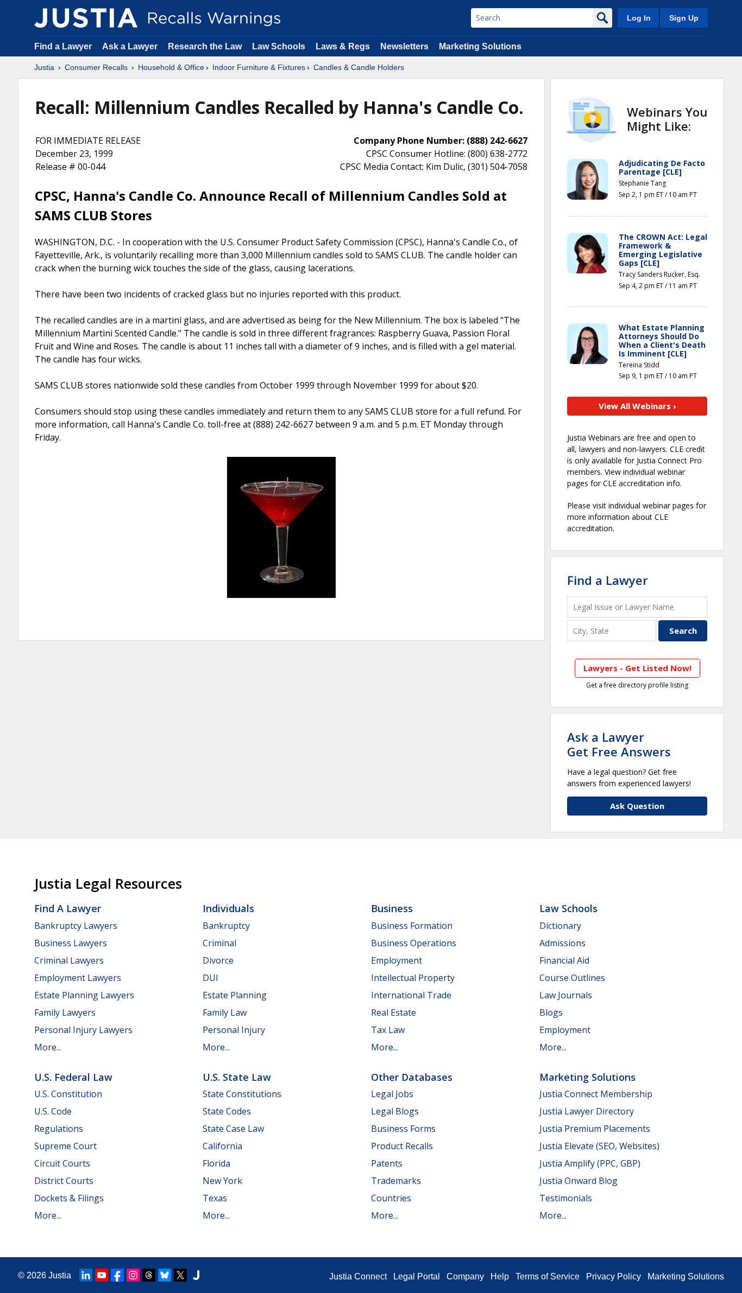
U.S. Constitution (68, 1094)
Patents (387, 1163)
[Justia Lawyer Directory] (196, 1275)
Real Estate (393, 1012)
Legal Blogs (395, 1111)
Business (392, 908)
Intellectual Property (413, 978)
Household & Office (171, 67)
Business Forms (403, 1129)
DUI (210, 978)
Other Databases (411, 1077)
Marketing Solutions (480, 46)
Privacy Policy (613, 1276)
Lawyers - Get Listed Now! (637, 668)
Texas (215, 1198)
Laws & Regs (343, 46)
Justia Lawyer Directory (586, 1111)
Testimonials (565, 1198)
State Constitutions (242, 1094)
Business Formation (411, 926)
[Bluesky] (164, 1275)
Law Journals (565, 995)
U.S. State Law (237, 1077)
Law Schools (278, 46)
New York (222, 1181)
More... (47, 1047)
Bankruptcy (226, 926)
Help (500, 1276)
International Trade (411, 995)
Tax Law (388, 1030)
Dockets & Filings (69, 1198)
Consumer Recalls (96, 67)
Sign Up (684, 18)
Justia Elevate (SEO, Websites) (599, 1146)
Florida (216, 1163)
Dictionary (560, 926)
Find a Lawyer (63, 46)
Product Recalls (402, 1146)
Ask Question (637, 805)
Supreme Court (65, 1146)
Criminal (219, 943)
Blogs (551, 1012)
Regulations (58, 1129)
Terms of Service (547, 1276)
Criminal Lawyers (69, 960)
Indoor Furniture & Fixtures (258, 67)
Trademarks (396, 1181)
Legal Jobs (392, 1094)
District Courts (63, 1181)
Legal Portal (416, 1276)
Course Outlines (572, 978)
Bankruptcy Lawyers (75, 926)
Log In (639, 18)
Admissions (562, 943)
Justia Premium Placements (594, 1129)
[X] (180, 1275)
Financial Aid (564, 960)
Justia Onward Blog (578, 1181)
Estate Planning (235, 995)
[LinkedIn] (85, 1275)
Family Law (225, 1012)
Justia (44, 67)
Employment (396, 960)
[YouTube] (101, 1275)
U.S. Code (53, 1111)
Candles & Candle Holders (358, 67)
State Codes (227, 1111)
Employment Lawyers (77, 978)
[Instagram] (133, 1275)
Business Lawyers (70, 943)
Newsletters (404, 46)
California (222, 1146)
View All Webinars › (637, 405)
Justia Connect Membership (595, 1094)
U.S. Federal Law (73, 1077)
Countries (391, 1198)
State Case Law (233, 1129)
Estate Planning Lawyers (84, 995)
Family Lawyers (65, 1012)
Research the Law (205, 46)
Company (465, 1276)
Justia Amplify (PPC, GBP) (589, 1163)
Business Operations (413, 943)
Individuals (228, 908)
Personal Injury (234, 1030)
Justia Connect (358, 1276)
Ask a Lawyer (131, 46)
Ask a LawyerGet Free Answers (619, 744)
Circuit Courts (62, 1163)
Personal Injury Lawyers (83, 1030)
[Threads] (148, 1275)
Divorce (218, 960)
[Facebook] (117, 1275)
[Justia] (85, 18)
